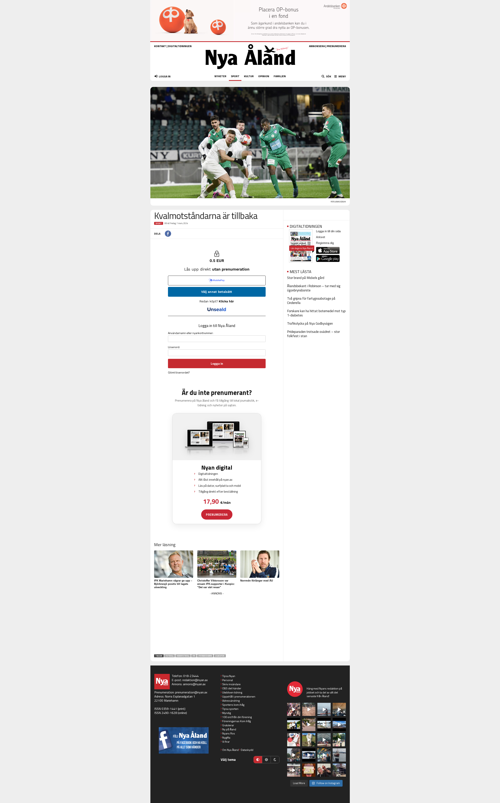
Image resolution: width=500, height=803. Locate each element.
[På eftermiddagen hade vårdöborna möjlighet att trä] (293, 724)
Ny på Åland (229, 729)
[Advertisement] (216, 623)
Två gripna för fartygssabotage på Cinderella (311, 300)
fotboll (169, 656)
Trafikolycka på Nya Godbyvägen (310, 323)
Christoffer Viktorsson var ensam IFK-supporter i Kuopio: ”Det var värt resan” (216, 584)
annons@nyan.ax (194, 684)
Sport (158, 223)
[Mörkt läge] (275, 759)
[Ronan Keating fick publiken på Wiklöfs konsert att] (293, 755)
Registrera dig (325, 243)
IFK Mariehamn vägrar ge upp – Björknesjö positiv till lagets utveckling (173, 584)
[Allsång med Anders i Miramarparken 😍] (308, 755)
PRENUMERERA (336, 46)
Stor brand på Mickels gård (305, 277)
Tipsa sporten (230, 709)
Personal (227, 680)
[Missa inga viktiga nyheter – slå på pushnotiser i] (293, 739)
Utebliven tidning (232, 692)
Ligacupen (219, 656)
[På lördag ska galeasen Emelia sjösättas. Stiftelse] (339, 770)
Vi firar (226, 742)
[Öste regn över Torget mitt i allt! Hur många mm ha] (293, 770)
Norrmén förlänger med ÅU (256, 580)
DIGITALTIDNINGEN (180, 46)
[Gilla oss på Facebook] (183, 740)
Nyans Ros (228, 733)
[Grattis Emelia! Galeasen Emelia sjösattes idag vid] (339, 755)
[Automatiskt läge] (258, 759)
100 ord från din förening (237, 717)
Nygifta (226, 737)
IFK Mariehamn (205, 656)
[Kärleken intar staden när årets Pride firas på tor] (293, 709)
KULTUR (249, 76)
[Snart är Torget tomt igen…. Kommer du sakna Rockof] (339, 739)
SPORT (235, 76)
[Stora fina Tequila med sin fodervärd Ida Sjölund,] (308, 739)
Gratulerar (228, 725)
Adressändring (231, 700)
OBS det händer (231, 688)
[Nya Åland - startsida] (250, 70)
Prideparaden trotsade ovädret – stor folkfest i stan (313, 334)
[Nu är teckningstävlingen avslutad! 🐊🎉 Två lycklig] (308, 770)
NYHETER (220, 76)
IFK (194, 656)
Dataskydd (247, 750)
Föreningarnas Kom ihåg (236, 721)
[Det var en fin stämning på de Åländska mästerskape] (308, 709)
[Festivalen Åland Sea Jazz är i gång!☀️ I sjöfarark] (339, 709)
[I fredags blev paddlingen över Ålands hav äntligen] (324, 709)
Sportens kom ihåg (233, 705)
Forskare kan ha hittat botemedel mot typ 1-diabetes (316, 313)
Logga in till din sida (328, 231)
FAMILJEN (280, 76)
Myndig (226, 713)
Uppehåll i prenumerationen (238, 696)
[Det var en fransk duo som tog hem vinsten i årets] (324, 724)
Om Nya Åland (230, 750)
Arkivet (320, 237)
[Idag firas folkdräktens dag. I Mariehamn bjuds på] (324, 739)
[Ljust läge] (266, 759)
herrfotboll (183, 656)
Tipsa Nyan (228, 676)
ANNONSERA (317, 46)
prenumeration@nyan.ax (191, 692)
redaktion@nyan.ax (195, 680)
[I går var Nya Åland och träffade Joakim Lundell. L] (324, 770)
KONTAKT (160, 46)
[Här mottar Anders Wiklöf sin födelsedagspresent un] (324, 755)
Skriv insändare (231, 684)
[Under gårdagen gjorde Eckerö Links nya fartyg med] (339, 724)
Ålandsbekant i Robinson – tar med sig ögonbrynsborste (313, 288)
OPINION (263, 76)
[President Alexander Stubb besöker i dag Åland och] (308, 724)
